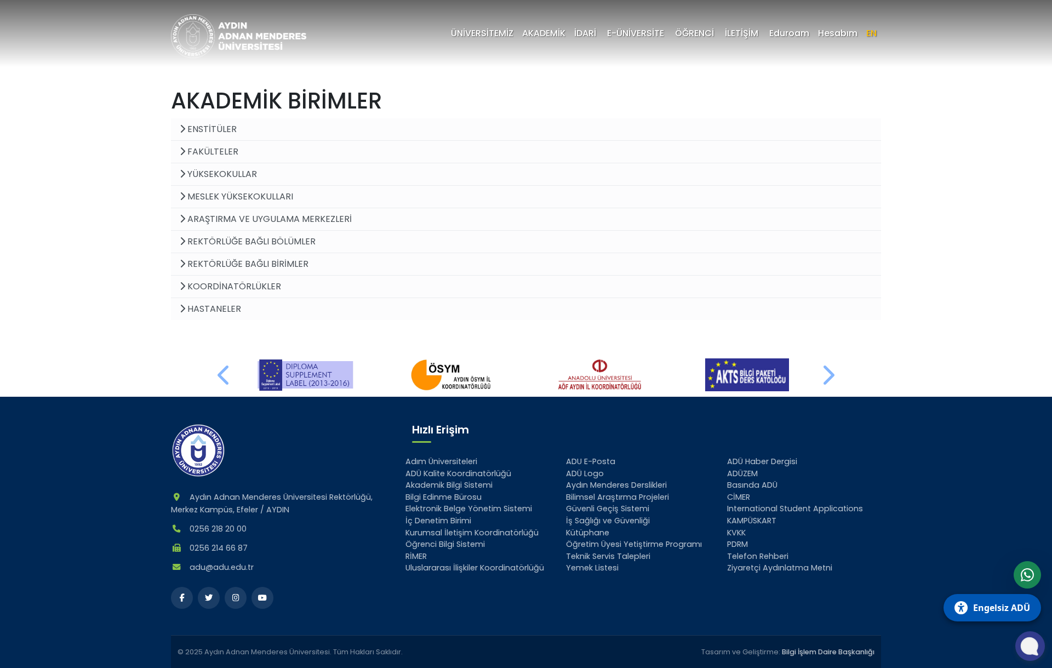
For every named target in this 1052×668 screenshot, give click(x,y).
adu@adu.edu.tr (222, 567)
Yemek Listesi (592, 567)
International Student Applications (795, 508)
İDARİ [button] (585, 33)
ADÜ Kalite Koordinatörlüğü (458, 473)
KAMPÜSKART (751, 520)
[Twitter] (209, 598)
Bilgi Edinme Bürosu (443, 497)
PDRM (737, 544)
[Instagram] (236, 598)
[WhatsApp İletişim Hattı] (1027, 575)
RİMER (416, 556)
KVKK (736, 532)
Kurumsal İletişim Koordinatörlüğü (472, 532)
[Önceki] (224, 375)
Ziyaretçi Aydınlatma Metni (779, 567)
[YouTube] (262, 598)
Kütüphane (587, 532)
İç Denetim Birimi (438, 520)
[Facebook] (182, 598)
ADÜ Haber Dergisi (762, 461)
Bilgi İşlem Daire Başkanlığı (828, 651)
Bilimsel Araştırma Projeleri (617, 497)
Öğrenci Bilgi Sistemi (445, 544)
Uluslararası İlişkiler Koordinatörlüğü (474, 567)
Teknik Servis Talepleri (608, 556)
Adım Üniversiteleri (441, 461)
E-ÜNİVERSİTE (635, 33)
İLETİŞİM (741, 33)
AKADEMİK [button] (543, 33)
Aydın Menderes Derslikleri (616, 484)
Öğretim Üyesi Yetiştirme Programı (634, 544)
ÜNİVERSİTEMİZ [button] (482, 33)
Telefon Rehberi (757, 556)
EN (871, 33)
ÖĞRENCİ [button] (694, 33)
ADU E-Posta (590, 461)
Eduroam (789, 33)
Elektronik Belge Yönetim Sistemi (468, 508)
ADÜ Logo (585, 473)
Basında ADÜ (752, 484)
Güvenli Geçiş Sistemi (607, 508)
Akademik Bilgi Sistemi (449, 484)
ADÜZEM (742, 473)
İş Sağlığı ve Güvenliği (608, 520)
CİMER (738, 497)
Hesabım (837, 33)
